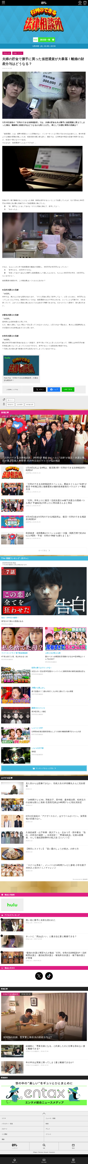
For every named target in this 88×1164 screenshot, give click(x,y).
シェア (55, 389)
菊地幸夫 (10, 404)
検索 (44, 1148)
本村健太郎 (29, 404)
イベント (48, 1134)
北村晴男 (20, 404)
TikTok (49, 976)
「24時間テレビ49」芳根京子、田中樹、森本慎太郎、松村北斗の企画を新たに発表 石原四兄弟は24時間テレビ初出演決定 (56, 801)
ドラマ (4, 1118)
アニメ (48, 1129)
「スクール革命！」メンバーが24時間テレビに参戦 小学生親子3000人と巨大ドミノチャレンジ (56, 866)
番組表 (73, 1148)
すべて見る (43, 550)
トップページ (14, 1148)
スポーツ (4, 1129)
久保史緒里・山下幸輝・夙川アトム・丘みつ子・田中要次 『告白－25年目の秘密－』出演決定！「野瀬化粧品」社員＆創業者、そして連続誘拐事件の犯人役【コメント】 (56, 835)
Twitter (39, 976)
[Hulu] (44, 39)
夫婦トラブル (17, 53)
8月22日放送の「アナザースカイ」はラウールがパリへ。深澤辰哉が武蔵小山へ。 (56, 817)
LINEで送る (68, 389)
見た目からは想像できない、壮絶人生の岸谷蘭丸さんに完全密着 (55, 784)
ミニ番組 (4, 1134)
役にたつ (10, 400)
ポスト (41, 389)
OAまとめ (7, 53)
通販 (3, 1139)
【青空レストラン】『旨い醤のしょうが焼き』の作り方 (52, 849)
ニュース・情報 (50, 1118)
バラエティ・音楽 (7, 1123)
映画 (47, 1123)
